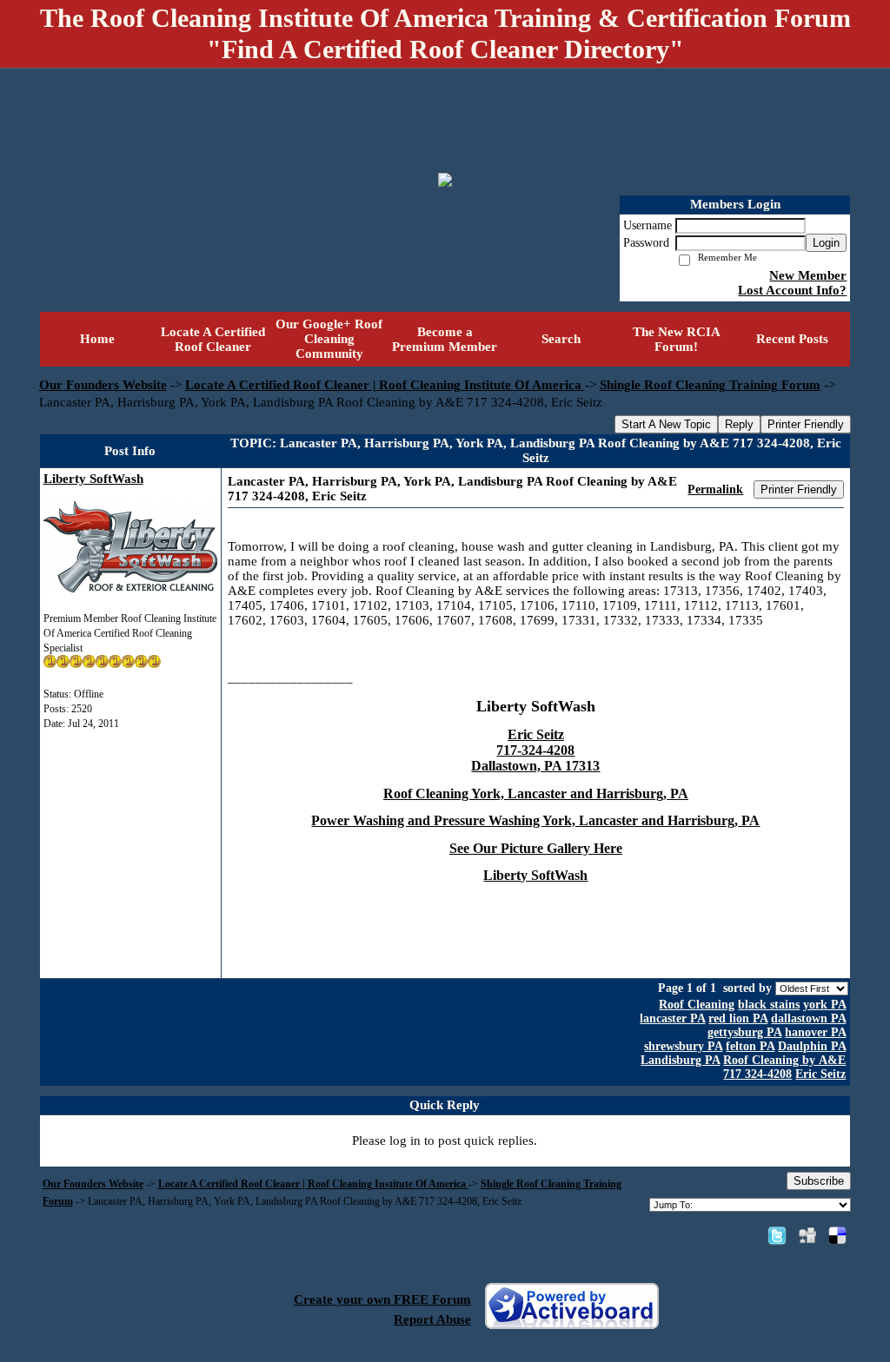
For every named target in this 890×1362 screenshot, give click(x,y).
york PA (824, 1004)
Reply (739, 424)
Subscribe (819, 1180)
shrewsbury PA (683, 1046)
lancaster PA (672, 1018)
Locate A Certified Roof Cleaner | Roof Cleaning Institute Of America (385, 385)
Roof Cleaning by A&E (784, 1060)
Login (826, 242)
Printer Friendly (805, 424)
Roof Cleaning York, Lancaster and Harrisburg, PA (535, 793)
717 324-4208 (757, 1074)
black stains (769, 1004)
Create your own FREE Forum (382, 1299)
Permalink (715, 489)
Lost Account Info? (792, 290)
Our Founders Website (103, 385)
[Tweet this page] (777, 1235)
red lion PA (737, 1018)
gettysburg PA (744, 1032)
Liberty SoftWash (93, 479)
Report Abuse (432, 1319)
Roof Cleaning (696, 1004)
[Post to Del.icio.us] (837, 1235)
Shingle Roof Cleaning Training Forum (710, 385)
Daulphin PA (812, 1046)
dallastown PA (808, 1018)
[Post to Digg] (807, 1235)
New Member (808, 275)
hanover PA (815, 1032)
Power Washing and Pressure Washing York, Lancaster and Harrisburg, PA (535, 820)
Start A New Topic (666, 424)
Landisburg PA (680, 1060)
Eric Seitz (820, 1074)
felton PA (750, 1046)
